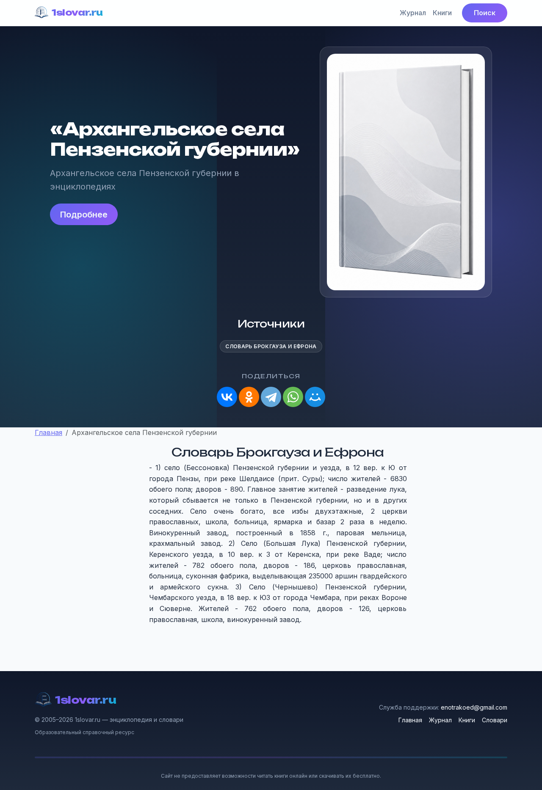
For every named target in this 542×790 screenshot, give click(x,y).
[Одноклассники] (249, 397)
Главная (410, 720)
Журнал (413, 12)
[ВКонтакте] (227, 397)
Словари (494, 720)
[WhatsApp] (293, 397)
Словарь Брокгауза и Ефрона (270, 346)
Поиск (484, 12)
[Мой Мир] (315, 397)
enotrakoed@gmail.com (474, 707)
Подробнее (84, 214)
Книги (442, 12)
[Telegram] (271, 397)
